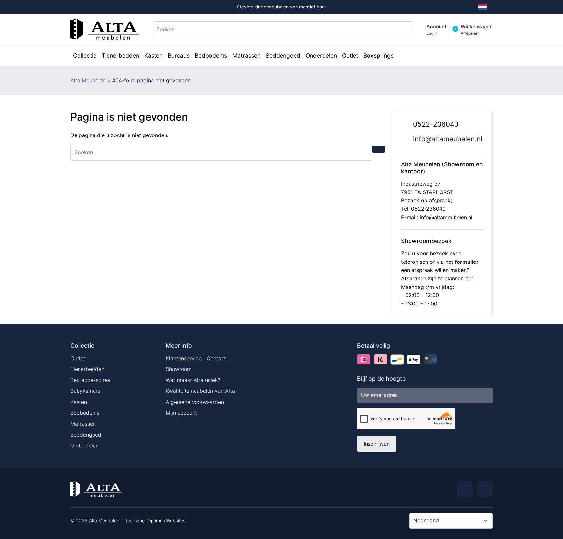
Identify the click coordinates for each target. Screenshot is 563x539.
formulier (467, 262)
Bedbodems (84, 412)
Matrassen (83, 423)
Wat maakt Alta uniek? (193, 380)
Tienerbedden (87, 369)
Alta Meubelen (88, 80)
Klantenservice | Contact (196, 358)
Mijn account (181, 412)
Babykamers (85, 391)
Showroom (179, 369)
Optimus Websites (166, 520)
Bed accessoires (90, 380)
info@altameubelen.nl (447, 139)
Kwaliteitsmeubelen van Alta (200, 391)
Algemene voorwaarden (195, 402)
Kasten (78, 402)
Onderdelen (84, 445)
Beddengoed (85, 435)
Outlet (77, 358)
